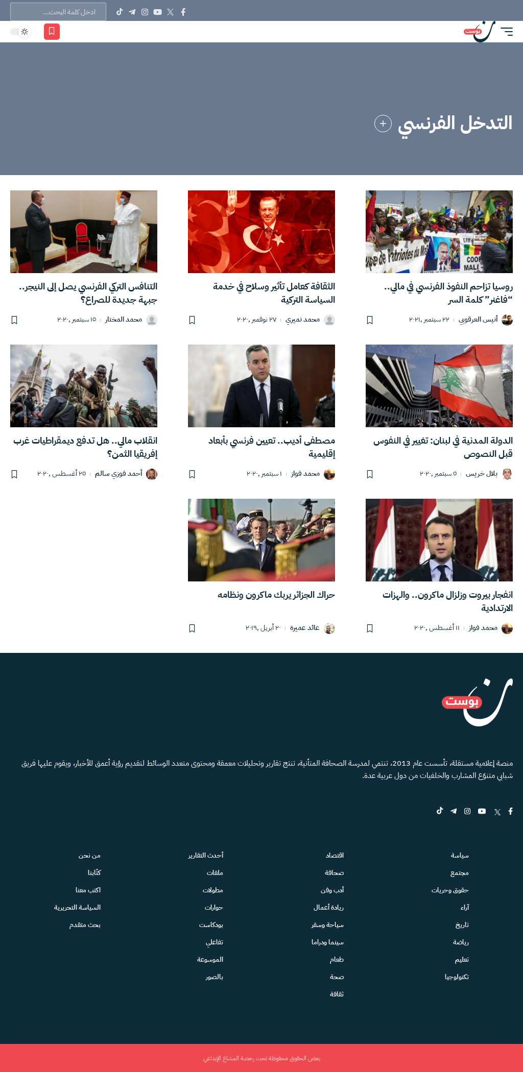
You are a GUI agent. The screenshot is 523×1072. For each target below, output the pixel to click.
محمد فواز (305, 474)
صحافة (334, 873)
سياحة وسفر (328, 925)
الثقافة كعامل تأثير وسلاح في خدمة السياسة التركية (274, 292)
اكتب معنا (88, 890)
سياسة (460, 855)
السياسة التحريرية (77, 907)
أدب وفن (332, 890)
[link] (383, 123)
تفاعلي (214, 942)
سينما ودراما (328, 942)
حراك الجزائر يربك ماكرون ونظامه (276, 594)
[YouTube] (157, 12)
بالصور (214, 977)
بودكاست (211, 925)
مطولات (213, 890)
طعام (337, 959)
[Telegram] (132, 12)
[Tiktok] (119, 12)
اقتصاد (335, 855)
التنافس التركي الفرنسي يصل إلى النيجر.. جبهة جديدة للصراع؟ (88, 292)
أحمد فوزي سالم (118, 474)
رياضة (461, 942)
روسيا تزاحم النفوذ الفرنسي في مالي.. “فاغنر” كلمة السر (448, 292)
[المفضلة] (52, 31)
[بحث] (87, 32)
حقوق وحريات (450, 890)
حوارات (214, 907)
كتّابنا (94, 873)
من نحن (90, 855)
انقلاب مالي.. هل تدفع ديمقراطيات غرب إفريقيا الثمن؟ (85, 446)
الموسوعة (210, 959)
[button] (504, 32)
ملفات (215, 873)
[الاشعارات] (72, 32)
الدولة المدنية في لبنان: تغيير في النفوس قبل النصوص (443, 446)
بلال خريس (481, 474)
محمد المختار (123, 319)
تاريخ (462, 925)
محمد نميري (303, 319)
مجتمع (459, 873)
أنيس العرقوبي (478, 319)
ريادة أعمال (329, 907)
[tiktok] (440, 812)
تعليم (462, 959)
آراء (465, 907)
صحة (337, 977)
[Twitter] (170, 12)
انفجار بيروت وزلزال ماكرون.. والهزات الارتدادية (448, 601)
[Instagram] (144, 12)
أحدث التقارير (205, 855)
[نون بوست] (479, 31)
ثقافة (337, 994)
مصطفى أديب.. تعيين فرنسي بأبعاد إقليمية (271, 446)
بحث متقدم (85, 925)
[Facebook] (183, 12)
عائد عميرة (305, 628)
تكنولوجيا (457, 977)
